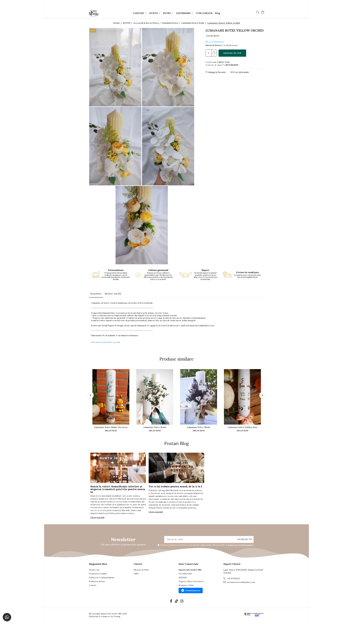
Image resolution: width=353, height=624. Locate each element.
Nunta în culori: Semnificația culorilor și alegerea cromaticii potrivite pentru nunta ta (117, 489)
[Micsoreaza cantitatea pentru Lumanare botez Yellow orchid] (214, 55)
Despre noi (94, 570)
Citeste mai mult (97, 517)
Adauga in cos (232, 53)
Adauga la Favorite (217, 72)
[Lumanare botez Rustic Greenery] (110, 397)
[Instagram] (182, 601)
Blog (217, 13)
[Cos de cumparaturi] (262, 12)
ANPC (136, 573)
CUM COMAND (204, 13)
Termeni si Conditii (98, 573)
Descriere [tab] (95, 293)
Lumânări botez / (171, 23)
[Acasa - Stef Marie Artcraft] (105, 13)
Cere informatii (241, 72)
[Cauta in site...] (257, 12)
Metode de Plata (141, 570)
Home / (117, 23)
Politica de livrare (97, 581)
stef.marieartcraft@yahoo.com (200, 325)
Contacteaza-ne (192, 590)
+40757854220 (233, 578)
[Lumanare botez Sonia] (154, 397)
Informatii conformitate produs (105, 342)
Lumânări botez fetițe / (194, 23)
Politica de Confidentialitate (241, 545)
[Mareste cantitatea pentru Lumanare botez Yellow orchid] (214, 51)
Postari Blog (176, 443)
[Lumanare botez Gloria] (198, 397)
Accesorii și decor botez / (147, 23)
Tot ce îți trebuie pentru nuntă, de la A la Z (175, 486)
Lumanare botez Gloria (198, 427)
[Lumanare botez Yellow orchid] (115, 67)
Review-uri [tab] (113, 293)
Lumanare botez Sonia (155, 427)
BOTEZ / (128, 23)
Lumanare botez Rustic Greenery (111, 427)
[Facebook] (171, 601)
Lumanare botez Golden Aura (242, 427)
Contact (92, 585)
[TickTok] (176, 601)
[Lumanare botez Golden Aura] (242, 397)
